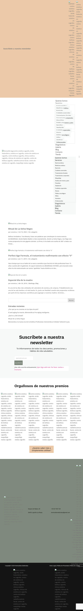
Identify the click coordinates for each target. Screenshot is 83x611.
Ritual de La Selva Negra (20, 228)
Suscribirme (18, 363)
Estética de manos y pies (64, 123)
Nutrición (59, 111)
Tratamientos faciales (63, 115)
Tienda (58, 154)
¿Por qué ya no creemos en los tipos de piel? (23, 309)
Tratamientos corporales (64, 118)
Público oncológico (62, 135)
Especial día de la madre (20, 280)
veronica (14, 232)
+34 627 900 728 (56, 509)
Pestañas (59, 125)
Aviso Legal (52, 565)
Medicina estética (62, 108)
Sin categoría (32, 232)
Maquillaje (60, 120)
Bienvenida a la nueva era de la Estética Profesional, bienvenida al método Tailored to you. (39, 322)
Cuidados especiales (63, 130)
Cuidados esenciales (63, 113)
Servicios (58, 103)
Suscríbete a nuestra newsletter (17, 49)
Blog (36, 283)
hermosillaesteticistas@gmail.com (60, 512)
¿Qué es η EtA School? (15, 316)
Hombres (59, 140)
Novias (58, 133)
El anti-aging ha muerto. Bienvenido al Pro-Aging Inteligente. (28, 312)
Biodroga (32, 283)
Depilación (60, 128)
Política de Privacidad (63, 565)
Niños (58, 137)
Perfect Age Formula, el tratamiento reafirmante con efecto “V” (40, 255)
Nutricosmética (61, 106)
